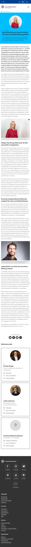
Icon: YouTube (16, 475)
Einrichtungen (4, 540)
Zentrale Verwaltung (6, 542)
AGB (2, 516)
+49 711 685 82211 (11, 443)
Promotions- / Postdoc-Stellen (8, 528)
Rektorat (3, 537)
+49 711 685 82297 (11, 410)
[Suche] (26, 1)
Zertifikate (3, 514)
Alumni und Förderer (6, 500)
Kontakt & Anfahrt (5, 523)
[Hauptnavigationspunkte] (28, 6)
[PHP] (13, 337)
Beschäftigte (4, 498)
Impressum (4, 509)
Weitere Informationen (11, 440)
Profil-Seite (8, 373)
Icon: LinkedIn (23, 475)
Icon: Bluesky (24, 466)
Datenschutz (4, 511)
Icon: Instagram (16, 466)
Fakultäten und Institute (7, 538)
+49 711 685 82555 (11, 375)
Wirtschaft (3, 502)
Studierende (4, 497)
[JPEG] (15, 128)
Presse (2, 525)
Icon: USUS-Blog (15, 484)
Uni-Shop (3, 530)
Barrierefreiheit (4, 512)
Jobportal (3, 526)
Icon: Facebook (7, 466)
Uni (1, 1)
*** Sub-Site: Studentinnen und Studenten (1, 11)
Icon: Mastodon (8, 475)
